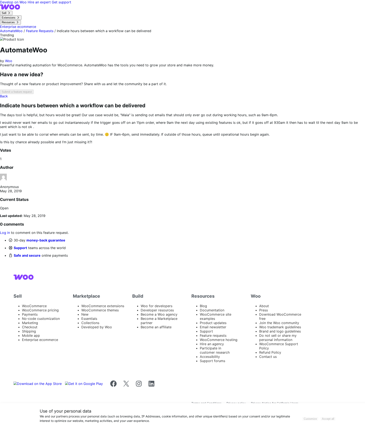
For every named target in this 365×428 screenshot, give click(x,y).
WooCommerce (34, 306)
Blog (203, 306)
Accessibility (210, 356)
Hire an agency (212, 344)
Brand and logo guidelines (280, 331)
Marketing (30, 323)
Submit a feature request (17, 91)
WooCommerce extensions (102, 306)
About (264, 306)
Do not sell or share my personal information (278, 337)
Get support (61, 2)
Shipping (29, 331)
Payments (30, 314)
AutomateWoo (11, 31)
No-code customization (41, 318)
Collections (90, 323)
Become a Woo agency (159, 314)
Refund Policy (270, 352)
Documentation (212, 310)
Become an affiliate (156, 327)
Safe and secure (27, 255)
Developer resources (157, 310)
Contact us (268, 356)
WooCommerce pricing (40, 310)
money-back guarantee (45, 240)
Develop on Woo (14, 2)
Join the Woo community (279, 323)
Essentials (89, 318)
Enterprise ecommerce (40, 340)
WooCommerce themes (100, 310)
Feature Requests (39, 31)
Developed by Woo (96, 327)
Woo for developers (156, 306)
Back (4, 96)
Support (20, 248)
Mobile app (31, 335)
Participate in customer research (215, 350)
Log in (5, 232)
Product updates (213, 323)
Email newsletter (213, 327)
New (85, 314)
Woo (8, 61)
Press (263, 310)
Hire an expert (40, 2)
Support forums (212, 361)
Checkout (29, 327)
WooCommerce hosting (218, 340)
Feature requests (213, 335)
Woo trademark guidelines (280, 327)
